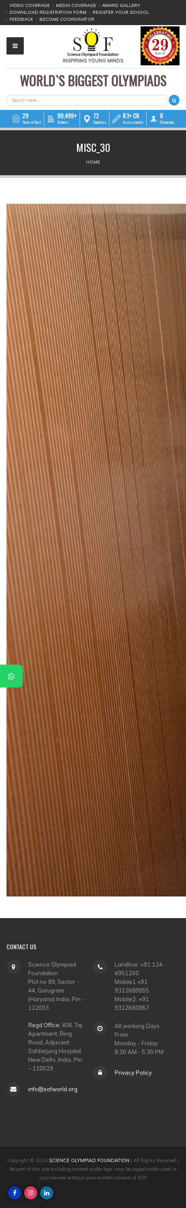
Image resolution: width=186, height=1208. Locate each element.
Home (93, 162)
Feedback (21, 19)
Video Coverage (30, 5)
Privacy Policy (133, 1072)
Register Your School (121, 12)
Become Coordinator (66, 19)
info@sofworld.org (52, 1089)
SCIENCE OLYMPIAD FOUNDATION (89, 1160)
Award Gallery (121, 5)
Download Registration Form (48, 12)
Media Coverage (76, 5)
